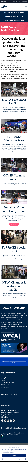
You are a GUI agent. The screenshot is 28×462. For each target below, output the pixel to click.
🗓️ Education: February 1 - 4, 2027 (14, 16)
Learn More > (14, 224)
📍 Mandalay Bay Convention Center (14, 20)
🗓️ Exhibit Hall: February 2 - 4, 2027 (14, 12)
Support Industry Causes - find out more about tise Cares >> (14, 361)
